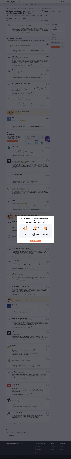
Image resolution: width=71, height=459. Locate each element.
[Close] (52, 217)
